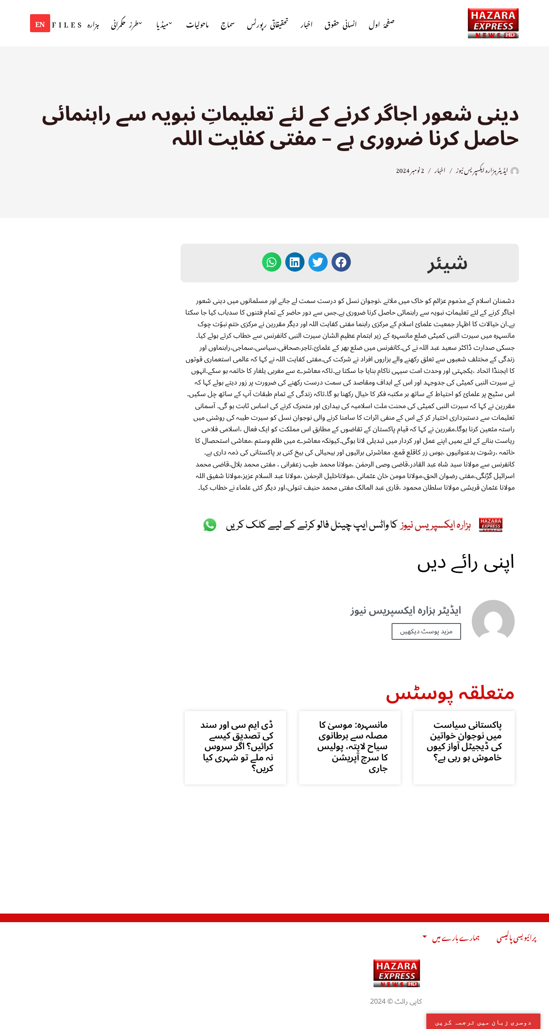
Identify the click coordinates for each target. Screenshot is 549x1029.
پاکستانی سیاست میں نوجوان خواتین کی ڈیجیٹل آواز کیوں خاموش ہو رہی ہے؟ (464, 741)
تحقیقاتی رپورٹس (268, 23)
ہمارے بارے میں (456, 936)
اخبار (307, 23)
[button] (170, 23)
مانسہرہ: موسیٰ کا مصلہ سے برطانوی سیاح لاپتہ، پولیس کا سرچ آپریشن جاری (352, 746)
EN (40, 22)
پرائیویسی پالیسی (516, 936)
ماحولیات (197, 23)
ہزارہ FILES (75, 23)
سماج (228, 23)
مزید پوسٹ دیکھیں (426, 631)
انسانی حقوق (341, 23)
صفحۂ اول (382, 23)
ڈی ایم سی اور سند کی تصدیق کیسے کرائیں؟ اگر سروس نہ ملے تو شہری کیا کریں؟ (236, 746)
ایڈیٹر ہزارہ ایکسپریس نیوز (482, 169)
